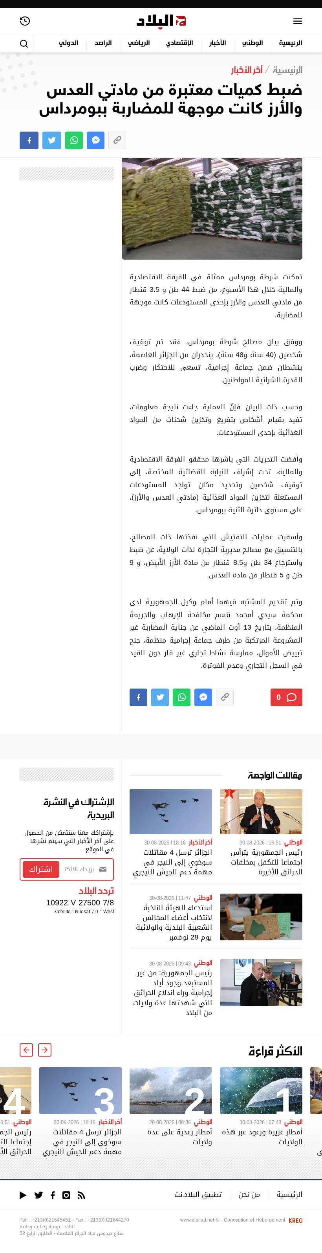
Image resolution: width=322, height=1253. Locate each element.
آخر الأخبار (200, 841)
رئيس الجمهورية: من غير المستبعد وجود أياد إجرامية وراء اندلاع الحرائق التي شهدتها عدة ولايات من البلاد (172, 992)
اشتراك (41, 869)
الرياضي (139, 43)
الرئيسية (290, 43)
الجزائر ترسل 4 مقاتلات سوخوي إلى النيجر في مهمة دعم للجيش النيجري (172, 862)
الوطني (252, 43)
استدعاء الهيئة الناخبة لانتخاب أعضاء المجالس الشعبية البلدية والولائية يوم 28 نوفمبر (174, 922)
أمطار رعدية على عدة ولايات (179, 1136)
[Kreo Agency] (294, 1220)
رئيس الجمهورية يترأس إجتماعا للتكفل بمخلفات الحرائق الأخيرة (266, 862)
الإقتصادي (179, 43)
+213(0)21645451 (51, 1220)
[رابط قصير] (117, 140)
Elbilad (161, 22)
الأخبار (217, 43)
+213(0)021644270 (108, 1220)
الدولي (69, 43)
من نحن (249, 1194)
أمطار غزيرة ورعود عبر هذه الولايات (262, 1136)
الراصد (103, 43)
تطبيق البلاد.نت (198, 1194)
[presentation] (44, 1050)
